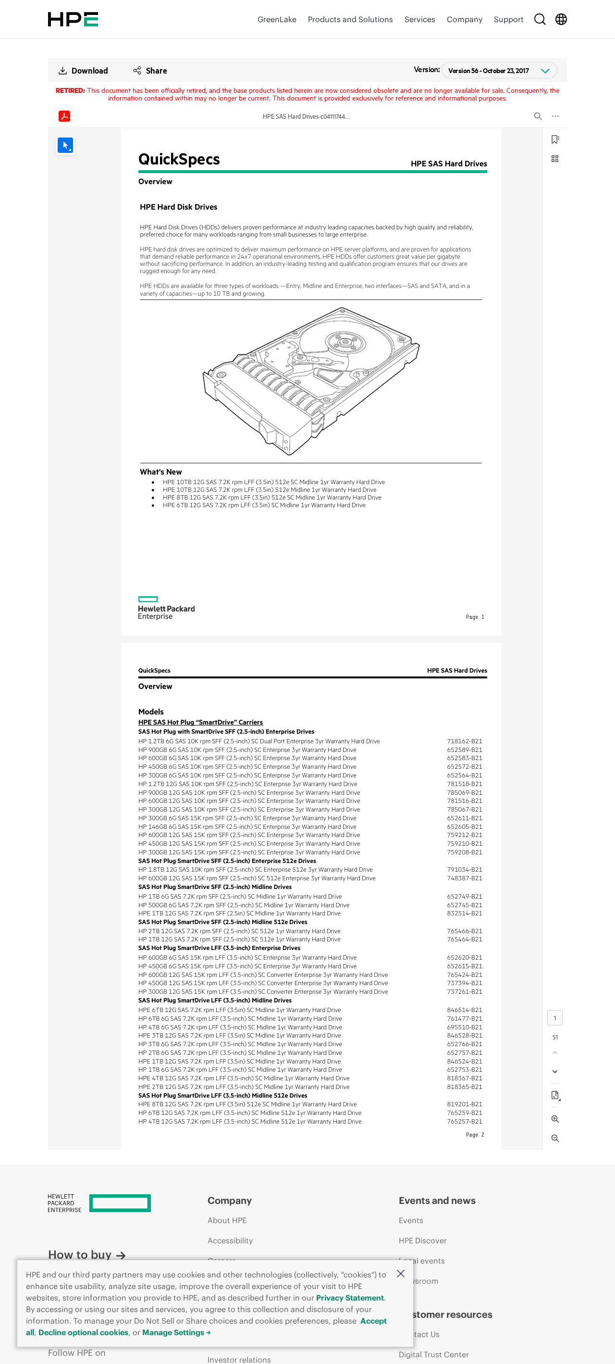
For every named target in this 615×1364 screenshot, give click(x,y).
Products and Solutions (350, 19)
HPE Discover (423, 1240)
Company (464, 19)
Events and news (437, 1200)
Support (509, 19)
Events (411, 1220)
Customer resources (445, 1314)
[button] (401, 1274)
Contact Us (419, 1334)
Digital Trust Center (434, 1354)
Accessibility (230, 1240)
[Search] (540, 19)
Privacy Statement (350, 1297)
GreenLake (277, 19)
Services (420, 19)
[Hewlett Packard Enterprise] (73, 19)
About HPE (227, 1220)
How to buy (79, 1254)
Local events (422, 1260)
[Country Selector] (561, 19)
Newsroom (419, 1281)
